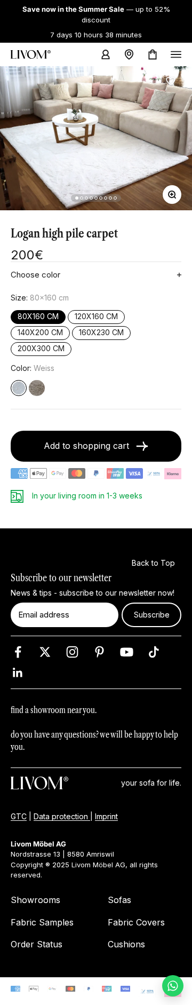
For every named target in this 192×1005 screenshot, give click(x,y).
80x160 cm (38, 317)
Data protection (62, 816)
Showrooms (35, 900)
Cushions (126, 944)
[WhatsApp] (172, 985)
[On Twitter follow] (45, 652)
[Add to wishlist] (170, 81)
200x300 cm (41, 349)
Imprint (106, 816)
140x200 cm (40, 333)
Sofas (119, 900)
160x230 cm (101, 333)
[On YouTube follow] (126, 652)
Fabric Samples (42, 922)
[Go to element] (76, 198)
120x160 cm (96, 317)
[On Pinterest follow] (99, 652)
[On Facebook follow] (18, 652)
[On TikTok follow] (154, 652)
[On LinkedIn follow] (18, 673)
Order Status (36, 944)
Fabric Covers (136, 922)
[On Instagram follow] (72, 652)
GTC (19, 816)
